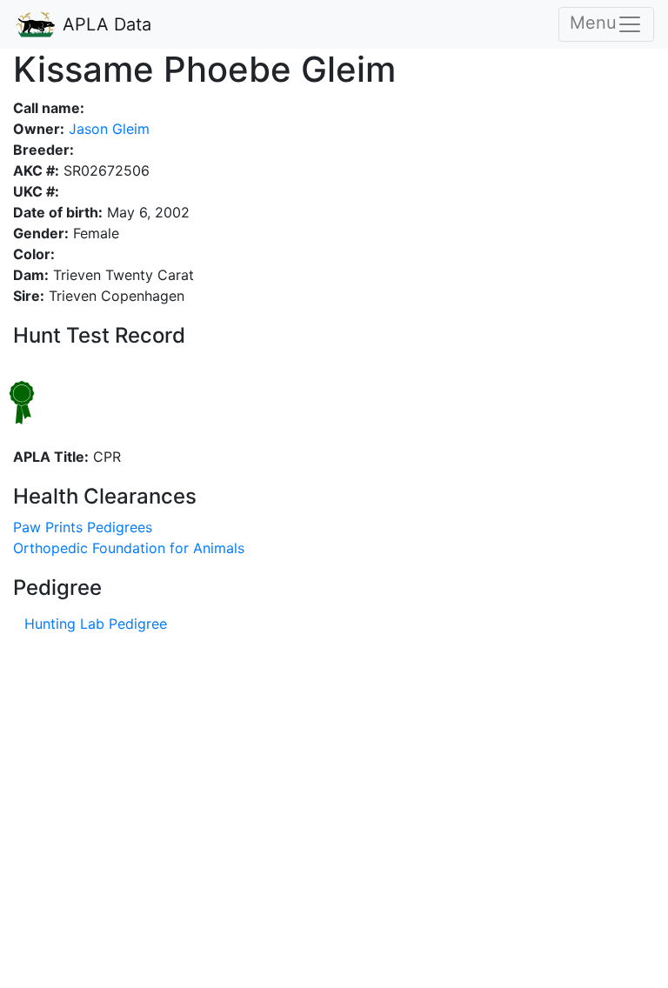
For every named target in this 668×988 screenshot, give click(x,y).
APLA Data (104, 24)
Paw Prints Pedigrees (82, 527)
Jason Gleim (107, 128)
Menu (593, 22)
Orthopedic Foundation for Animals (128, 548)
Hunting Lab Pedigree (95, 623)
